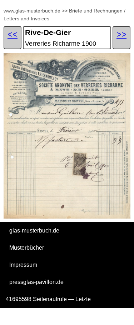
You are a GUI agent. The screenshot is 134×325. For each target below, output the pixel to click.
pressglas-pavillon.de (36, 282)
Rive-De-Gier (48, 32)
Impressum (23, 265)
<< (13, 34)
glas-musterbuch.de (34, 231)
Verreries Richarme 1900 (60, 43)
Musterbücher (26, 248)
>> (64, 11)
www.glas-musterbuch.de (32, 11)
